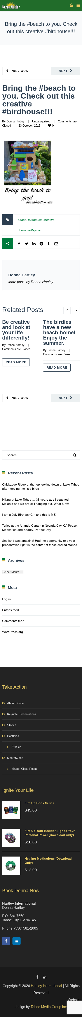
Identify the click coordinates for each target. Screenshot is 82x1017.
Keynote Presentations (21, 714)
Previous (19, 71)
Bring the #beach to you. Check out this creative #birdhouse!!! (39, 100)
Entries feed (10, 610)
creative (49, 219)
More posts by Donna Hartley (30, 282)
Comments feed (13, 621)
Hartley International (46, 986)
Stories (11, 725)
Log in (6, 599)
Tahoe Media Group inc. (49, 1007)
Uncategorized (41, 121)
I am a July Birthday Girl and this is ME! (29, 514)
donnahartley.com (30, 230)
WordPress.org (12, 632)
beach (22, 219)
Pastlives (13, 736)
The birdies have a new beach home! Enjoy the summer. (59, 332)
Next (63, 71)
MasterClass (15, 757)
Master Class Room (24, 768)
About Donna (15, 703)
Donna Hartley (15, 121)
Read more (16, 362)
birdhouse (35, 219)
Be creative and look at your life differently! (16, 330)
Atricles (16, 747)
